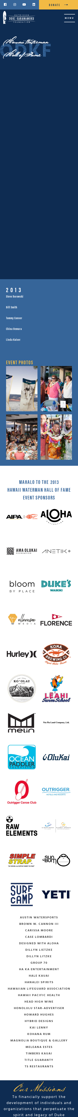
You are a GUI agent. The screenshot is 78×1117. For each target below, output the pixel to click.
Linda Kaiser (13, 339)
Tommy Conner (14, 317)
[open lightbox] (21, 388)
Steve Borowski (14, 296)
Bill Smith (11, 307)
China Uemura (14, 328)
